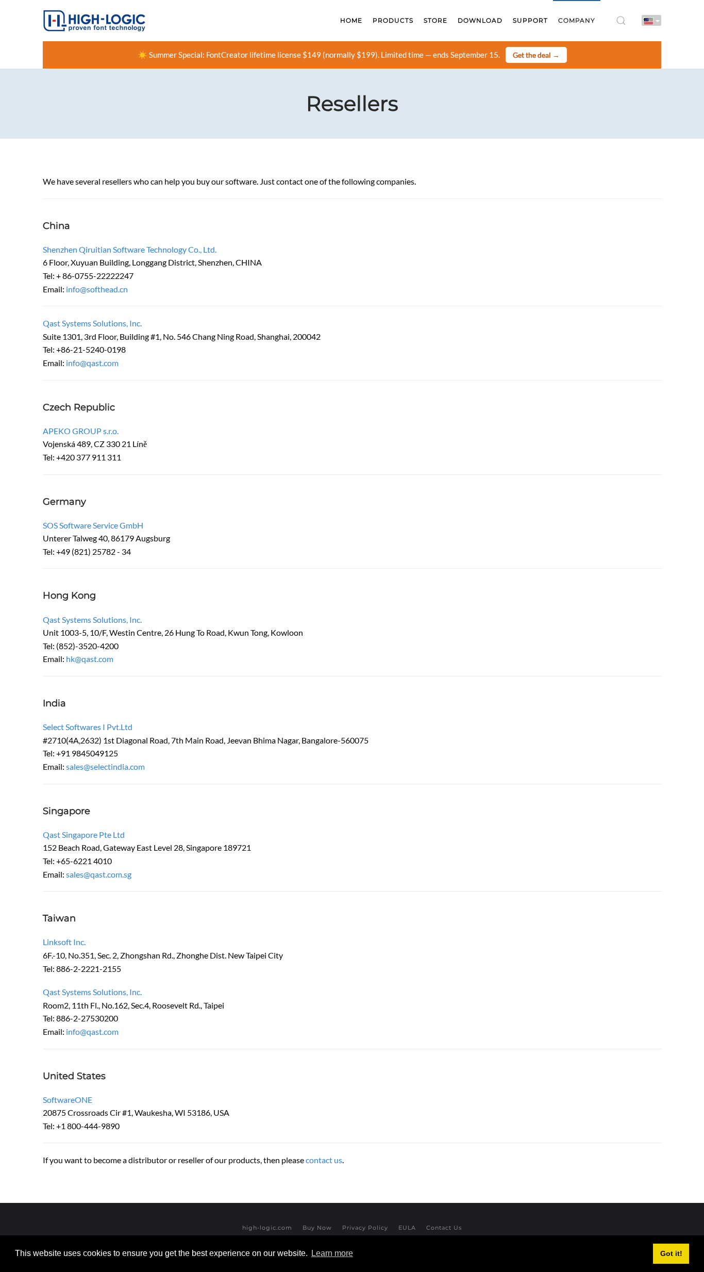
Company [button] (576, 20)
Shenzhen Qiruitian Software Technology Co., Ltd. (129, 249)
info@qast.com (92, 363)
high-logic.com (267, 1227)
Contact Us (444, 1227)
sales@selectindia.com (105, 766)
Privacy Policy (365, 1227)
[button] (621, 20)
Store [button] (435, 20)
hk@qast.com (89, 659)
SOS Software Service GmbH (93, 525)
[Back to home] (94, 20)
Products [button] (393, 20)
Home (351, 20)
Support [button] (530, 20)
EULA (407, 1227)
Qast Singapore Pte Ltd (84, 834)
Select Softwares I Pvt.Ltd (87, 727)
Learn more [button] (332, 1253)
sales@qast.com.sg (98, 874)
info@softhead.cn (97, 289)
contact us (324, 1160)
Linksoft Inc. (64, 942)
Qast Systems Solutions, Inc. (92, 323)
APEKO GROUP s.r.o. (81, 431)
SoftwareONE (67, 1099)
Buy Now (317, 1227)
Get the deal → (536, 55)
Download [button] (480, 20)
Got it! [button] (671, 1253)
